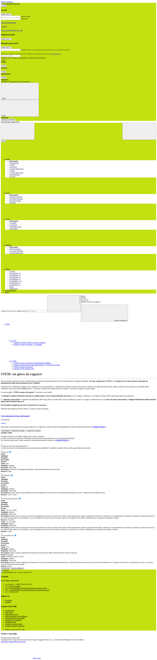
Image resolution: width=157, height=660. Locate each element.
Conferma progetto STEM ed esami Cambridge (30, 343)
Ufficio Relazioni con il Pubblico (16, 616)
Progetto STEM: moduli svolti (24, 369)
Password (24, 19)
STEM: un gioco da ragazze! (23, 367)
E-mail (23, 50)
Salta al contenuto (7, 2)
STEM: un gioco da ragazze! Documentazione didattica (32, 363)
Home (83, 296)
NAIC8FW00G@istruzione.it (28, 588)
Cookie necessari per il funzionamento (14, 446)
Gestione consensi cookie (13, 624)
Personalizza (6, 431)
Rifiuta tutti (18, 431)
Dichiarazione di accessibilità (15, 618)
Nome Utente (25, 16)
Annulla (4, 120)
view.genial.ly (6, 475)
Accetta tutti (33, 431)
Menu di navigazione (120, 320)
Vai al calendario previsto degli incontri (15, 416)
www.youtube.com (7, 535)
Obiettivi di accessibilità (13, 620)
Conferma (11, 120)
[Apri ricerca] (139, 131)
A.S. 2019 (13, 341)
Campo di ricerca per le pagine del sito (14, 311)
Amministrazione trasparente (14, 626)
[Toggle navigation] (18, 131)
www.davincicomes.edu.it (10, 499)
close (3, 141)
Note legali (8, 612)
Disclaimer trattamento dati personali (13, 642)
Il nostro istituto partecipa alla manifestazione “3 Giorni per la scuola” (37, 365)
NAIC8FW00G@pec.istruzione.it (29, 590)
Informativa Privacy (11, 614)
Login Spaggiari (55, 54)
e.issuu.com (5, 452)
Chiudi (4, 66)
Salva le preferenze (17, 568)
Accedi (4, 6)
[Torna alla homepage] (78, 122)
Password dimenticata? (8, 23)
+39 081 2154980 (14, 586)
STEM (83, 298)
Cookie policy (10, 610)
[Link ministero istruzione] (10, 4)
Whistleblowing (10, 622)
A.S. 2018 (84, 300)
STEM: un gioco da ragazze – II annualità (28, 344)
